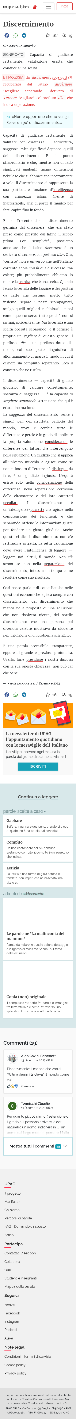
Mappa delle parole (19, 1287)
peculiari (10, 503)
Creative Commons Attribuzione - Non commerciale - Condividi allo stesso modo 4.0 (39, 1401)
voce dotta (60, 77)
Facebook (12, 1313)
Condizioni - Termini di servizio (27, 1357)
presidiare (34, 659)
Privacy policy (15, 1373)
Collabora (12, 1262)
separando (37, 329)
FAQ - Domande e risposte (25, 1226)
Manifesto (12, 1202)
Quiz (7, 1270)
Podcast (10, 1330)
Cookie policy (15, 1365)
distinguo (60, 469)
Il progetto (12, 1193)
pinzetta (37, 509)
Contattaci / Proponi (20, 1253)
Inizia (64, 6)
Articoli (9, 1235)
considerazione (49, 482)
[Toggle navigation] (48, 6)
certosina (65, 489)
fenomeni (48, 516)
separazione (54, 564)
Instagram (12, 1322)
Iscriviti (9, 1305)
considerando (56, 441)
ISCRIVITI (38, 766)
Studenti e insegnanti (20, 1278)
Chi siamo (12, 1210)
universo (15, 462)
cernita (24, 282)
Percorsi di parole (18, 1218)
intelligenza (63, 190)
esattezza (36, 142)
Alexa (8, 1338)
